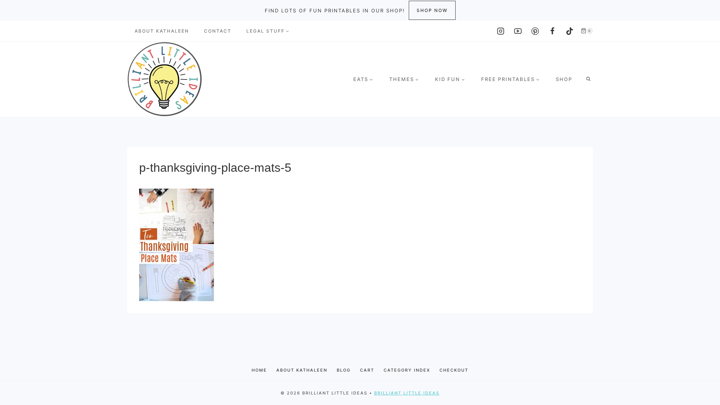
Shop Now (432, 10)
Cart (367, 370)
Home (259, 370)
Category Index (407, 370)
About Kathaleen (162, 31)
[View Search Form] (588, 79)
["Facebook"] (552, 31)
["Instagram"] (500, 31)
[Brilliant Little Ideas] (164, 79)
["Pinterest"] (535, 31)
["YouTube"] (517, 31)
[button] (287, 31)
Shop (564, 79)
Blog (344, 370)
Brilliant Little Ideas (407, 393)
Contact (217, 31)
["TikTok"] (569, 31)
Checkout (454, 370)
